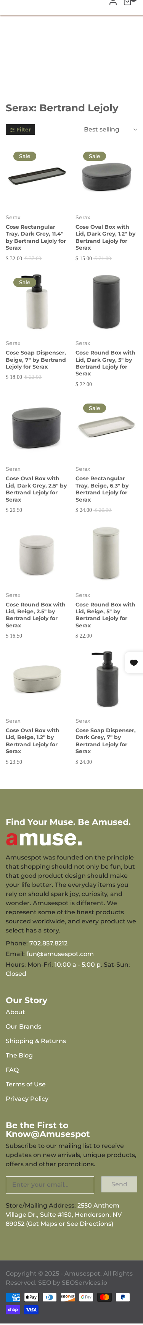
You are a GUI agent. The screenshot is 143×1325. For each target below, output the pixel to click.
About (15, 1012)
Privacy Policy (27, 1098)
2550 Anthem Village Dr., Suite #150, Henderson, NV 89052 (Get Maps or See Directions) (64, 1214)
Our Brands (23, 1026)
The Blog (19, 1055)
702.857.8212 (48, 943)
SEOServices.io (84, 1282)
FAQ (12, 1069)
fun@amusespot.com (60, 954)
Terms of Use (26, 1084)
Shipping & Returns (36, 1041)
